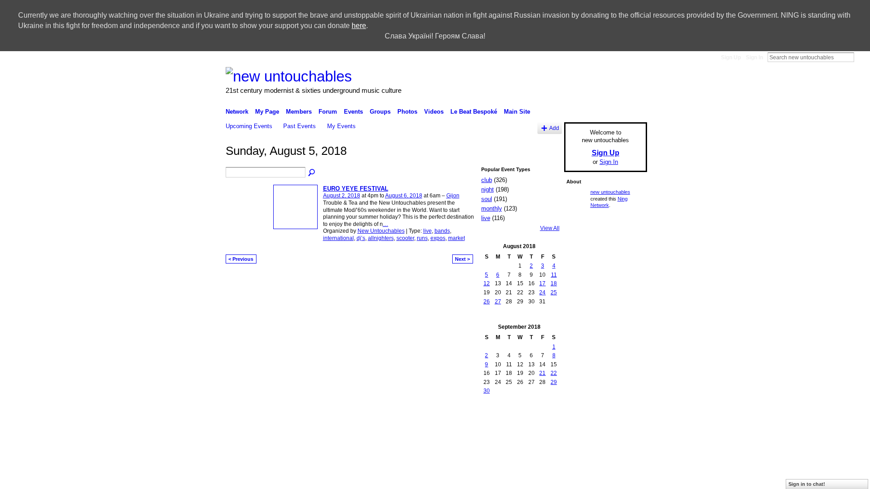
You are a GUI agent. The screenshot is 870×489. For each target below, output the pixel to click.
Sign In (754, 57)
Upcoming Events (249, 126)
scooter (405, 238)
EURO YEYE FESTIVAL (355, 188)
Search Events (312, 173)
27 (498, 301)
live (427, 231)
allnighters (381, 238)
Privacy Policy (582, 413)
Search (861, 57)
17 (542, 283)
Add (554, 128)
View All (550, 228)
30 (486, 391)
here (359, 25)
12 (486, 283)
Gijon (452, 195)
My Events (341, 126)
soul (486, 199)
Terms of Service (626, 413)
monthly (491, 208)
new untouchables (610, 192)
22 (554, 373)
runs (422, 238)
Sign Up (731, 57)
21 (542, 373)
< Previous (240, 259)
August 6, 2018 (403, 195)
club (486, 180)
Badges (502, 413)
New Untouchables (381, 231)
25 (554, 292)
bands (442, 231)
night (487, 189)
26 (486, 301)
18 (554, 283)
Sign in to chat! (806, 484)
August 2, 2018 (341, 195)
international (338, 238)
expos (437, 238)
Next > (462, 259)
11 (554, 275)
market (456, 238)
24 (542, 292)
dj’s (361, 238)
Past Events (299, 126)
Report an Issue (538, 413)
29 (554, 382)
